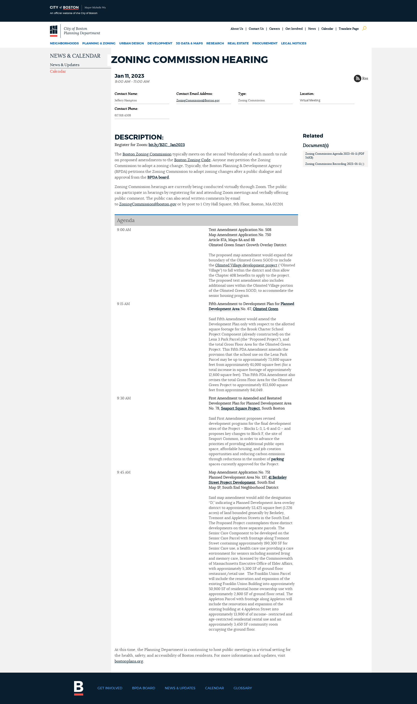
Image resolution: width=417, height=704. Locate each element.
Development (159, 43)
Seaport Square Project (240, 408)
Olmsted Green (265, 309)
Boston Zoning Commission (147, 154)
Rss (365, 78)
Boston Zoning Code (192, 160)
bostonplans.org (129, 661)
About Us (237, 28)
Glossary (243, 688)
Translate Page (349, 28)
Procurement (265, 43)
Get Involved (294, 28)
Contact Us (256, 28)
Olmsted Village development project (246, 265)
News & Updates (64, 65)
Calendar (327, 28)
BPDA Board (143, 688)
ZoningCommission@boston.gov (147, 204)
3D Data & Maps (189, 43)
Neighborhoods (64, 43)
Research (215, 43)
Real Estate (238, 43)
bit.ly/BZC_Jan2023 (167, 145)
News (312, 28)
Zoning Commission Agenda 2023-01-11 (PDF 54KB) (334, 155)
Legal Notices (293, 43)
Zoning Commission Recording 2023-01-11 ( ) (334, 163)
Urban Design (131, 43)
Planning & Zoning (99, 43)
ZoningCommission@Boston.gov (198, 100)
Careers (274, 28)
